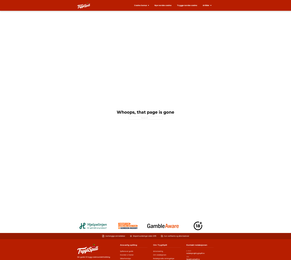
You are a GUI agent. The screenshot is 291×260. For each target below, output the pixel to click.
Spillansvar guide (126, 251)
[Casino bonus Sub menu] (148, 5)
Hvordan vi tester (127, 255)
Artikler (206, 5)
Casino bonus (140, 5)
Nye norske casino (163, 5)
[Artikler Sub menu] (210, 5)
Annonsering (158, 251)
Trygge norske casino (187, 5)
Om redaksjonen (159, 255)
